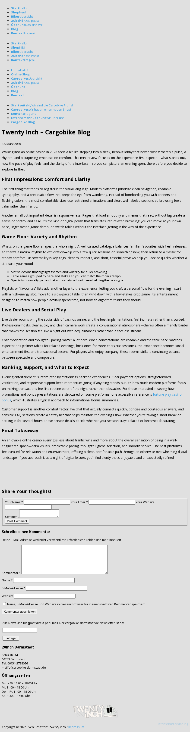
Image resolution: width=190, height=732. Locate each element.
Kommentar (11, 573)
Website (7, 596)
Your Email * (79, 502)
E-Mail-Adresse (13, 588)
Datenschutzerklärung (172, 724)
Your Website (145, 502)
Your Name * (14, 502)
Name (7, 580)
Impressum (76, 727)
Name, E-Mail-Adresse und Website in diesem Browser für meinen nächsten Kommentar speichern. (76, 604)
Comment (12, 517)
